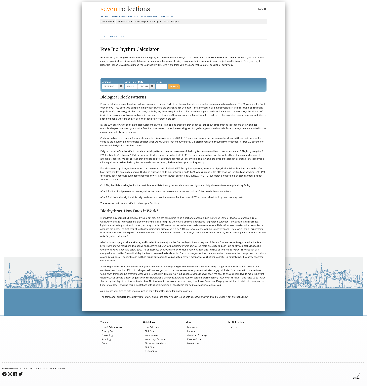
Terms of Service (49, 368)
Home (104, 37)
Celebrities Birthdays (197, 335)
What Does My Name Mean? (146, 16)
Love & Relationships (112, 327)
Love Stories (193, 344)
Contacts (61, 368)
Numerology (140, 22)
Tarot (166, 22)
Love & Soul (107, 22)
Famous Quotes (195, 339)
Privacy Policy (35, 368)
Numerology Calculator (155, 339)
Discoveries (192, 327)
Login (262, 9)
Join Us (233, 327)
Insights (175, 22)
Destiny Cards (124, 22)
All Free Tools (151, 352)
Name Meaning (152, 335)
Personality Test (166, 16)
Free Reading (105, 16)
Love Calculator (152, 327)
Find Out (174, 87)
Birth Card (150, 331)
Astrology (155, 22)
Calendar (116, 16)
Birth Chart (150, 348)
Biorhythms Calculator (155, 344)
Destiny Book (127, 16)
